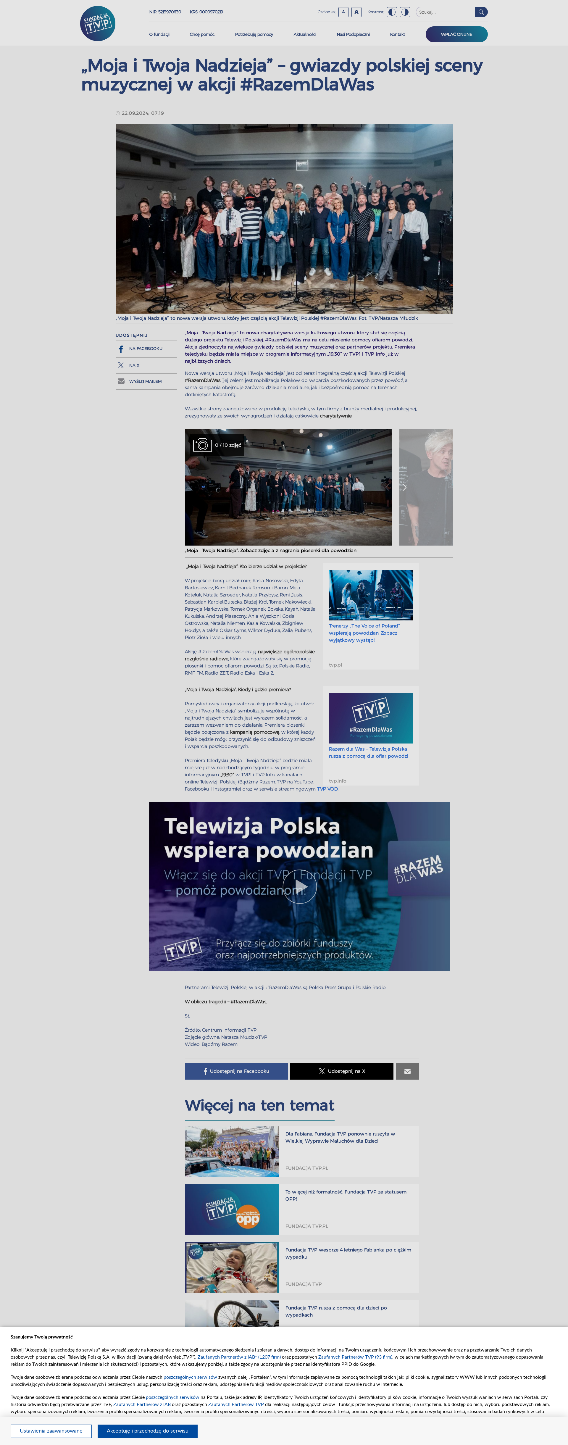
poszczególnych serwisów (190, 1377)
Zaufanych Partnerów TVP (236, 1404)
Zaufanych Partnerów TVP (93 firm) (355, 1357)
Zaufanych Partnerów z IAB (142, 1404)
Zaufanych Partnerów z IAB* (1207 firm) (239, 1357)
